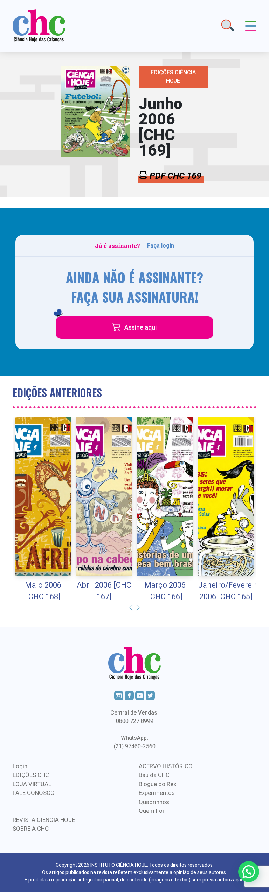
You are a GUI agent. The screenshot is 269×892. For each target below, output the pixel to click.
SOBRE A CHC (31, 828)
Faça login (160, 245)
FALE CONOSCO (34, 792)
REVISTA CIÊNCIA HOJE (44, 819)
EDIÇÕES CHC (31, 774)
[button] (248, 871)
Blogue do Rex (157, 784)
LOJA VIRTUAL (32, 784)
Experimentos (157, 792)
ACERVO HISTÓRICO (166, 766)
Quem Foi (151, 810)
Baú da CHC (154, 774)
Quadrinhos (154, 801)
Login (20, 766)
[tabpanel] (43, 509)
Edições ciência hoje (173, 76)
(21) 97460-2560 (135, 746)
